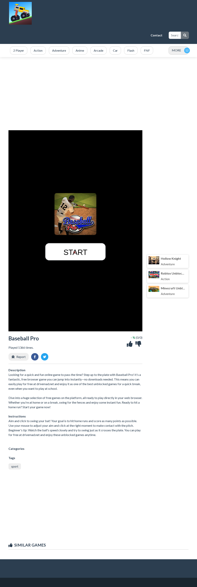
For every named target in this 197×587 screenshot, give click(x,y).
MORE (176, 50)
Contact (156, 35)
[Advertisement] (78, 35)
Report (21, 357)
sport (14, 466)
